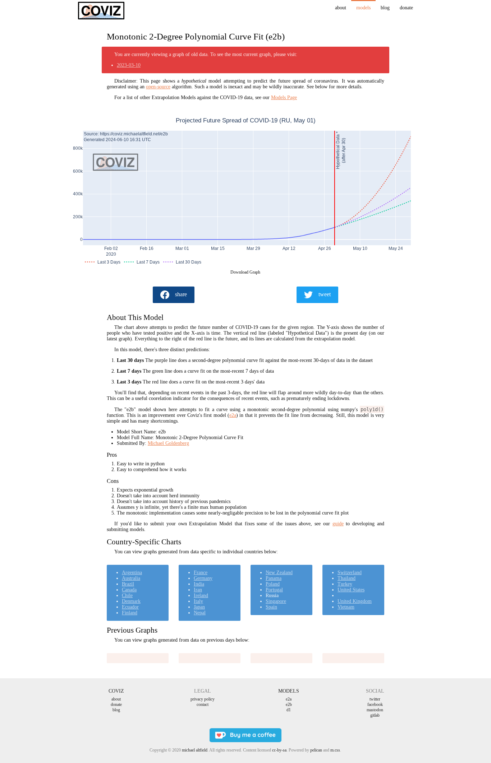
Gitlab (375, 715)
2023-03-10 (129, 65)
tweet (324, 294)
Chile (127, 595)
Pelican (316, 750)
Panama (273, 578)
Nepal (200, 612)
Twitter (375, 699)
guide (338, 523)
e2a (232, 415)
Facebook (375, 704)
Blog (385, 7)
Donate (406, 7)
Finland (129, 612)
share (181, 294)
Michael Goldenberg (168, 443)
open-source (158, 86)
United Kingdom (355, 601)
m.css (335, 750)
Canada (129, 589)
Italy (198, 601)
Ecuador (130, 607)
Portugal (274, 589)
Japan (199, 607)
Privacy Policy (203, 699)
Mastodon (375, 709)
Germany (203, 578)
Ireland (201, 595)
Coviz (116, 691)
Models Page (284, 97)
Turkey (345, 584)
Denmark (131, 601)
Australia (131, 578)
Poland (273, 584)
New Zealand (279, 572)
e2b (289, 704)
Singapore (276, 601)
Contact (202, 704)
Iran (198, 589)
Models (363, 7)
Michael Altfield (194, 750)
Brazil (128, 584)
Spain (271, 607)
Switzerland (350, 572)
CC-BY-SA (279, 750)
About (340, 7)
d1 (288, 709)
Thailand (346, 578)
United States (351, 589)
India (199, 584)
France (200, 572)
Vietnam (346, 607)
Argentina (132, 572)
